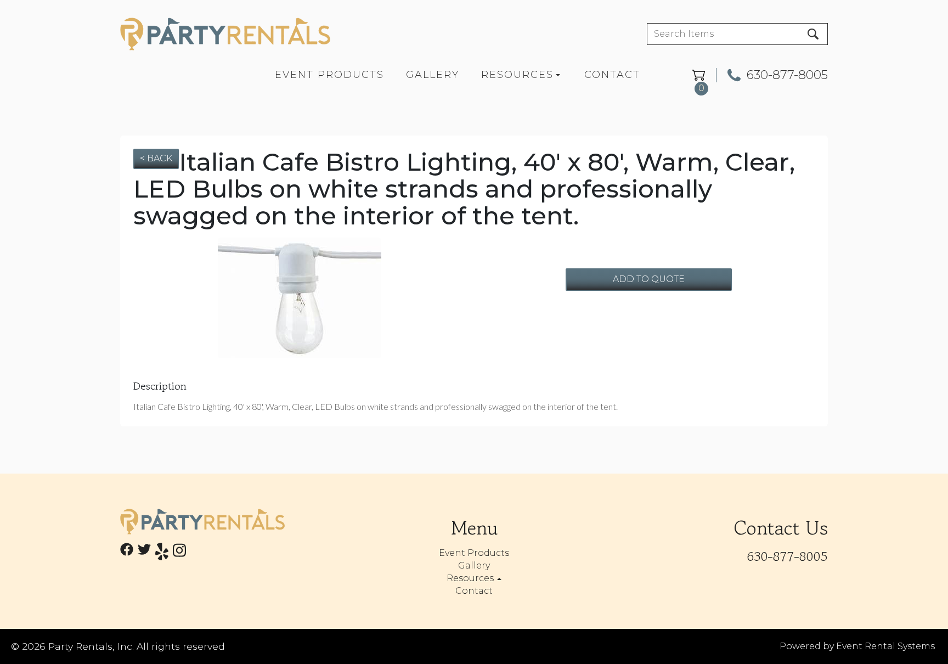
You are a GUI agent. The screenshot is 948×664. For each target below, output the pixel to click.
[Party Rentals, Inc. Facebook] (126, 553)
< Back (156, 158)
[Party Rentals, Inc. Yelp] (161, 553)
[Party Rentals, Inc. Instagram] (179, 553)
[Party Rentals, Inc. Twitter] (144, 553)
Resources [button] (471, 578)
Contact (612, 75)
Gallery (432, 75)
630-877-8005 (787, 75)
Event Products (329, 75)
